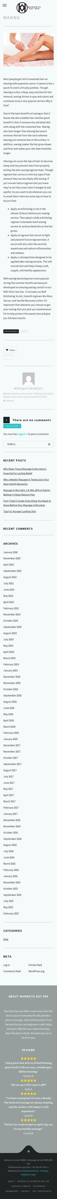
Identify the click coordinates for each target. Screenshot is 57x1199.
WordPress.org (36, 971)
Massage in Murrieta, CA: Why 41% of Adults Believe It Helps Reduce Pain (26, 492)
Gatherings (39, 1186)
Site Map (44, 1170)
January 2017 (10, 814)
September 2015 (12, 895)
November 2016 (11, 826)
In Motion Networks (29, 1170)
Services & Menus (21, 1186)
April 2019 (8, 652)
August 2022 (10, 577)
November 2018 (11, 683)
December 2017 (11, 745)
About (11, 1181)
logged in (22, 434)
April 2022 (8, 602)
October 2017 (10, 757)
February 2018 (11, 732)
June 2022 (8, 589)
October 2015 (10, 888)
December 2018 (11, 676)
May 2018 (8, 714)
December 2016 (11, 820)
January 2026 (10, 552)
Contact (25, 1191)
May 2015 (8, 907)
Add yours (12, 426)
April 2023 (8, 564)
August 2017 (10, 770)
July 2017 (8, 776)
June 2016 (8, 857)
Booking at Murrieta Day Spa (33, 1181)
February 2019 (11, 664)
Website (10, 400)
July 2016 (8, 851)
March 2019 (9, 658)
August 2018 (10, 701)
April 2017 (8, 795)
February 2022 (11, 608)
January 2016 (10, 876)
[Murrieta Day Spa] (28, 7)
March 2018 (9, 726)
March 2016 (9, 863)
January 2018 (10, 739)
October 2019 (10, 620)
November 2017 (11, 751)
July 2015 (8, 901)
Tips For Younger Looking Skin (19, 511)
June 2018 (8, 708)
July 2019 (8, 639)
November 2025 (11, 558)
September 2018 (12, 695)
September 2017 (12, 764)
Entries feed (35, 965)
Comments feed (12, 971)
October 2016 (10, 832)
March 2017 (9, 801)
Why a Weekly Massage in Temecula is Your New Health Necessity (26, 482)
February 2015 (11, 913)
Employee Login (28, 1174)
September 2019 (12, 627)
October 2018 (10, 689)
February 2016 (11, 870)
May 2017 (8, 789)
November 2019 (11, 614)
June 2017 (8, 782)
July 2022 (8, 583)
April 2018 (8, 720)
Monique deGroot (28, 388)
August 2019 (10, 633)
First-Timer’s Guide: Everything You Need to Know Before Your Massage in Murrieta (27, 503)
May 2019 (8, 645)
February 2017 (11, 807)
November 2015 (11, 882)
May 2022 (8, 596)
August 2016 (10, 845)
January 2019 (10, 670)
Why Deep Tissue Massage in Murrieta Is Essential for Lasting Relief (24, 471)
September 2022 (12, 571)
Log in (6, 965)
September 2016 (12, 839)
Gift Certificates (42, 1191)
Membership (12, 1191)
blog (25, 331)
